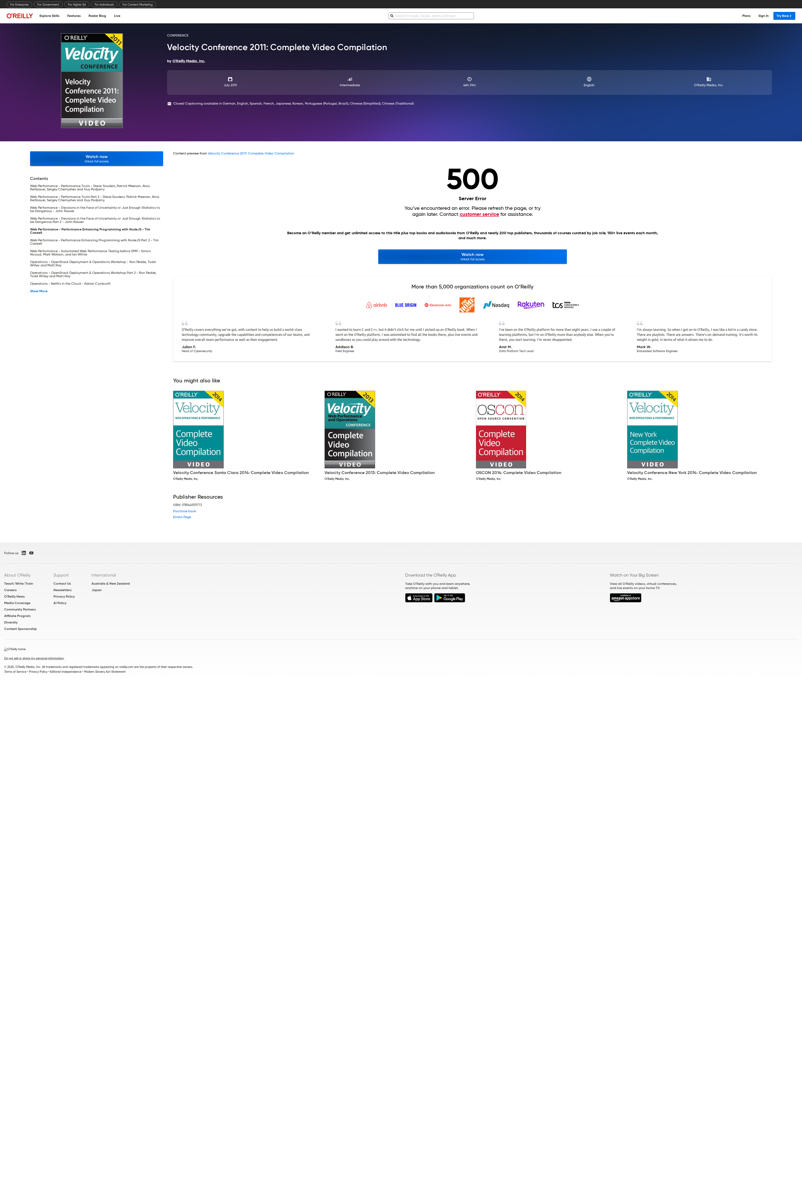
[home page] (20, 16)
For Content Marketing (138, 4)
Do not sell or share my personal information (34, 658)
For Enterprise (19, 4)
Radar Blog (97, 16)
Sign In (763, 16)
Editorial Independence (65, 672)
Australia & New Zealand (110, 583)
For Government (48, 4)
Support (61, 575)
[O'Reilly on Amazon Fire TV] (625, 601)
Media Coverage (17, 603)
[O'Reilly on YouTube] (31, 553)
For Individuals (104, 4)
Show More (38, 291)
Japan (96, 590)
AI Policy (59, 603)
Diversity (11, 622)
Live (117, 16)
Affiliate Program (17, 616)
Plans (746, 16)
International (103, 575)
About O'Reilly (17, 575)
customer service (479, 214)
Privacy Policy (64, 596)
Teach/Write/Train (18, 583)
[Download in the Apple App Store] (419, 601)
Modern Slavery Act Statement (105, 672)
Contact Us (62, 583)
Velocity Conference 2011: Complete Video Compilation (251, 153)
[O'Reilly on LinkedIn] (24, 553)
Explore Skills (49, 16)
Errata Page (182, 517)
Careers (10, 590)
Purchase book (184, 511)
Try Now (783, 16)
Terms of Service (15, 672)
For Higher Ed (77, 4)
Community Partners (20, 609)
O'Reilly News (14, 596)
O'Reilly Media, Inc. (708, 85)
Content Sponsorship (20, 629)
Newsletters (62, 590)
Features (74, 16)
